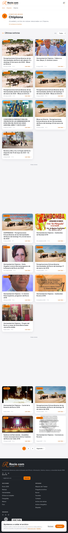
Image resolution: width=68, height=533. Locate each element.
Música (4, 501)
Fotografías (5, 498)
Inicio (3, 8)
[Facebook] (3, 473)
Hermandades (6, 492)
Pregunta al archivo (41, 489)
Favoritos (38, 495)
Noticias (4, 489)
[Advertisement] (34, 187)
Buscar (37, 492)
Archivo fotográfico (41, 504)
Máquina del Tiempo (41, 486)
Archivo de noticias (41, 501)
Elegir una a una (32, 528)
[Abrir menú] (64, 3)
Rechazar (50, 526)
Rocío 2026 (5, 486)
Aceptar (59, 526)
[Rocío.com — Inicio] (10, 3)
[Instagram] (8, 473)
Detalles (38, 528)
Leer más (27, 66)
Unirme (27, 478)
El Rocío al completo (8, 495)
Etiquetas (9, 8)
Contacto (38, 498)
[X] (5, 473)
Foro (3, 504)
